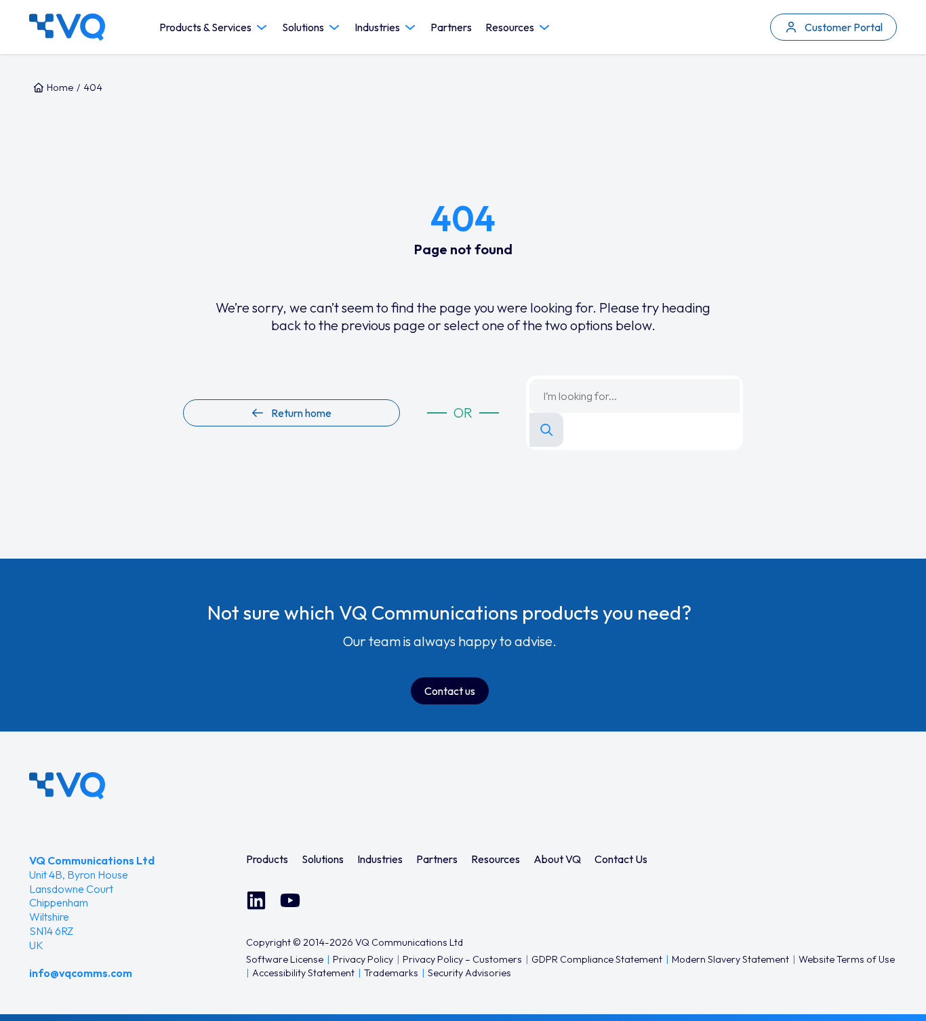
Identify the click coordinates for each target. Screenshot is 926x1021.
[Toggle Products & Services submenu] (261, 27)
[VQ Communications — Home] (67, 27)
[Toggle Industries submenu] (410, 27)
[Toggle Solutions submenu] (334, 27)
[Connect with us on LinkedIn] (256, 900)
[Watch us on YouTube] (290, 900)
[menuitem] (267, 859)
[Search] (546, 430)
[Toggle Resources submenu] (544, 27)
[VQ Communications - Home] (67, 785)
